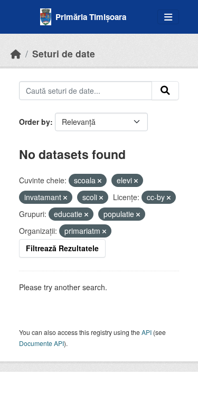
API (147, 332)
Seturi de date (63, 53)
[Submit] (165, 90)
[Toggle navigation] (168, 17)
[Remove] (99, 180)
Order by (34, 121)
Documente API (41, 343)
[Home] (16, 53)
